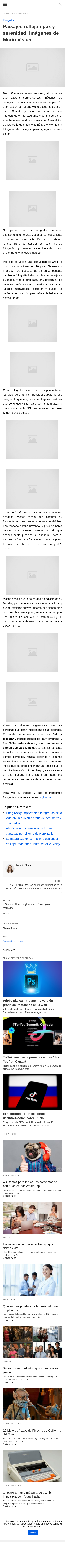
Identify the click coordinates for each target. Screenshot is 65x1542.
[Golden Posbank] (32, 670)
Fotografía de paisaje (13, 941)
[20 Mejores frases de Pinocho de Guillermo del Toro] (32, 1404)
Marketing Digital (12, 1175)
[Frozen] (32, 594)
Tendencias (9, 1237)
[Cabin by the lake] (32, 340)
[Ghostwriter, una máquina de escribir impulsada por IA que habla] (32, 1466)
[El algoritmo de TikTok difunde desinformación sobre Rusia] (32, 1092)
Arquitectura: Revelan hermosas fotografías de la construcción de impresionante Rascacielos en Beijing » (33, 888)
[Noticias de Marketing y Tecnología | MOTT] (32, 4)
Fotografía (22, 14)
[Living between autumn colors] (32, 458)
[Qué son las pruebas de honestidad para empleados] (32, 1280)
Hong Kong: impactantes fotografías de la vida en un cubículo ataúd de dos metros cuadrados (34, 818)
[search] (60, 4)
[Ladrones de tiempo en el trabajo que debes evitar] (32, 1218)
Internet (7, 1361)
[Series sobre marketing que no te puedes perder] (32, 1342)
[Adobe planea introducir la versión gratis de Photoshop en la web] (32, 979)
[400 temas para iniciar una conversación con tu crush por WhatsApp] (32, 1156)
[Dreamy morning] (32, 507)
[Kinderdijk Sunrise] (32, 179)
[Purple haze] (32, 225)
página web (45, 797)
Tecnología (9, 1299)
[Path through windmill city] (32, 720)
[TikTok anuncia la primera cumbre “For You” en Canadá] (32, 1035)
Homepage (8, 14)
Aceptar (32, 1533)
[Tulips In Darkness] (32, 385)
